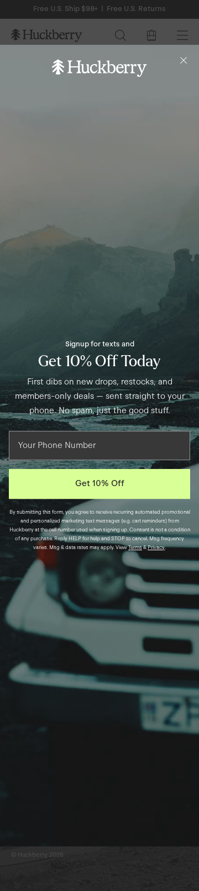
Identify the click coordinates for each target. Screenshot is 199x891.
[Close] (183, 60)
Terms (135, 547)
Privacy (156, 547)
